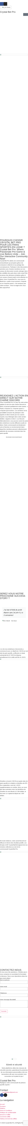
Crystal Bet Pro (8, 12)
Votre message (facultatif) (8, 999)
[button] (1, 622)
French (8, 7)
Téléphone (3, 993)
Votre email (3, 986)
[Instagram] (5, 4)
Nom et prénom (5, 980)
